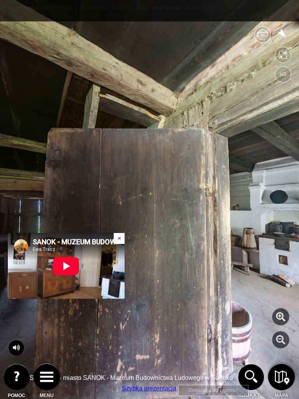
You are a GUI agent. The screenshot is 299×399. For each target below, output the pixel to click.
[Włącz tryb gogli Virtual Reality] (262, 38)
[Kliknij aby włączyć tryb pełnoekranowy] (283, 56)
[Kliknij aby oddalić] (280, 339)
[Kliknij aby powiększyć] (280, 316)
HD (283, 74)
